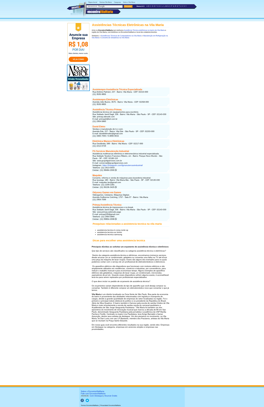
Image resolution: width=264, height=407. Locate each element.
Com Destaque (96, 396)
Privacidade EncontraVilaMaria (110, 405)
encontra (100, 11)
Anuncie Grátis (110, 396)
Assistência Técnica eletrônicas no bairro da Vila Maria (144, 30)
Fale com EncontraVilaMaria (93, 393)
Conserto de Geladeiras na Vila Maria (115, 38)
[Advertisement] (130, 59)
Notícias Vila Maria (106, 2)
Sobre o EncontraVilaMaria (92, 391)
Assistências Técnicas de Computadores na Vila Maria (121, 36)
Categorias (117, 2)
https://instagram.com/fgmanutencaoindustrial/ (122, 165)
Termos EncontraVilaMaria (89, 405)
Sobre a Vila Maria (129, 2)
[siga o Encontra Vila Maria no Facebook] (82, 401)
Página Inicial (92, 2)
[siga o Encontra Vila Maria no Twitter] (87, 401)
